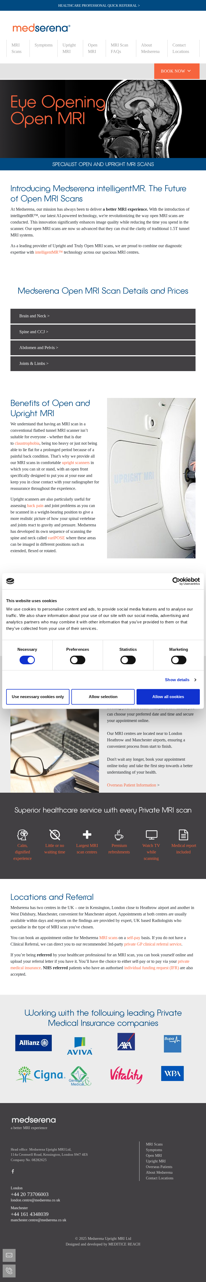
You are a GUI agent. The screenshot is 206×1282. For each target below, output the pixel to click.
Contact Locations (180, 48)
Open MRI (92, 48)
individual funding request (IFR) (151, 967)
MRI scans (108, 937)
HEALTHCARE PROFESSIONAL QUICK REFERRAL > (99, 6)
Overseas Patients (159, 1167)
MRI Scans (16, 48)
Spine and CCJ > (33, 331)
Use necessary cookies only (38, 696)
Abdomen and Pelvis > (38, 347)
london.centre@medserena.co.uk (35, 1200)
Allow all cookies (168, 696)
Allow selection (103, 696)
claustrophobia (27, 443)
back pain (36, 505)
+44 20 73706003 (30, 1194)
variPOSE (56, 538)
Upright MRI (69, 48)
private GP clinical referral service (152, 944)
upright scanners (76, 462)
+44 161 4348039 (30, 1214)
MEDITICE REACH (124, 1244)
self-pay (134, 937)
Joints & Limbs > (34, 363)
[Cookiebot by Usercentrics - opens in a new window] (176, 581)
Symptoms (44, 45)
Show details (177, 679)
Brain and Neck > (34, 316)
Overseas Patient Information (131, 785)
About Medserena (150, 48)
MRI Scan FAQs (119, 48)
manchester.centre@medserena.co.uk (38, 1220)
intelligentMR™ (48, 252)
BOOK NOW (176, 70)
